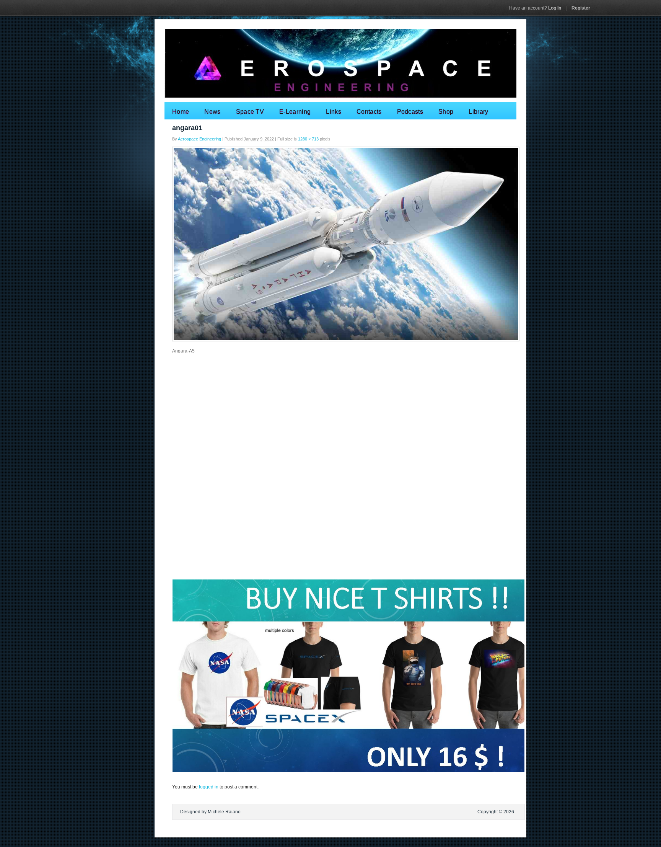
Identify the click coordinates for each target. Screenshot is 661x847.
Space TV (250, 111)
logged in (208, 787)
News (212, 111)
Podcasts (410, 111)
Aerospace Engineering (199, 139)
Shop (445, 111)
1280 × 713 (308, 139)
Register (580, 8)
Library (478, 111)
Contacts (369, 111)
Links (333, 111)
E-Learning (295, 111)
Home (180, 111)
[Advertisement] (330, 414)
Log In (535, 8)
